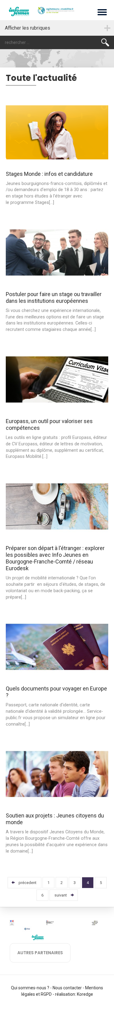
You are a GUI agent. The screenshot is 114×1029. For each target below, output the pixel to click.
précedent (27, 882)
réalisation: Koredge (74, 994)
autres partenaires (40, 953)
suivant (60, 895)
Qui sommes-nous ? (30, 987)
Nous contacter (67, 987)
